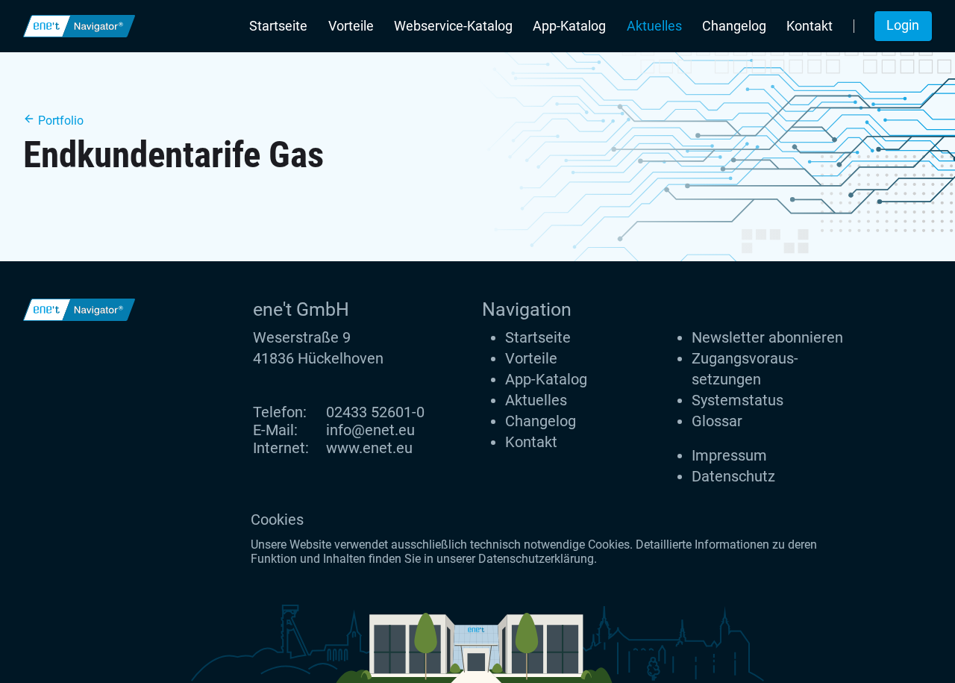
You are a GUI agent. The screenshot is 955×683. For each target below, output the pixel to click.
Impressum (729, 455)
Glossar (717, 421)
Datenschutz (733, 476)
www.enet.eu (369, 448)
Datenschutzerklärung (536, 559)
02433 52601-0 (375, 412)
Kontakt (809, 26)
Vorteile (351, 26)
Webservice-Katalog (453, 26)
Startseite (278, 26)
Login (902, 25)
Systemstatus (737, 400)
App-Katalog (569, 26)
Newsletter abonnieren (767, 337)
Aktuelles (654, 26)
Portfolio (59, 120)
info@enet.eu (370, 430)
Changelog (734, 26)
